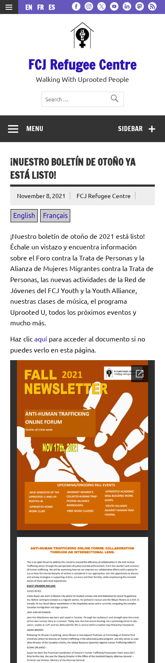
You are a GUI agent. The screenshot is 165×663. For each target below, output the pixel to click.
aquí (40, 338)
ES (52, 7)
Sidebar (130, 128)
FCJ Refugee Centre (82, 64)
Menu (34, 128)
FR (42, 7)
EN (30, 7)
